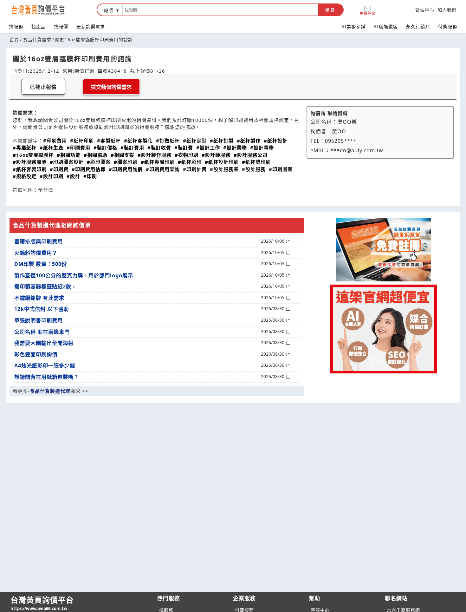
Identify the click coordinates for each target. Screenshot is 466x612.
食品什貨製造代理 (50, 391)
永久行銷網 (418, 26)
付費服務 (447, 26)
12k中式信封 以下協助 (41, 309)
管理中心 (424, 10)
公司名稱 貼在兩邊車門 (42, 331)
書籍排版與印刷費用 (38, 241)
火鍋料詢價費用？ (35, 252)
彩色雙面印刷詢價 (35, 354)
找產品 (38, 26)
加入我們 (446, 10)
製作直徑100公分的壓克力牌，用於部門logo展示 (73, 275)
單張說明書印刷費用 (38, 320)
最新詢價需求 (90, 26)
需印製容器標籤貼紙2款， (45, 286)
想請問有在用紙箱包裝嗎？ (46, 376)
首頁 (14, 39)
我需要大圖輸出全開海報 (44, 342)
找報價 (61, 26)
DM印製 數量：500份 (40, 263)
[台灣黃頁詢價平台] (44, 9)
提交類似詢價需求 (111, 87)
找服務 (16, 26)
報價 (109, 10)
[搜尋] (220, 10)
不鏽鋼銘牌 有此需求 (39, 297)
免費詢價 (367, 13)
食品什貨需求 (37, 39)
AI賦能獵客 (386, 26)
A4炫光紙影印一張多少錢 (44, 365)
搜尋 (330, 10)
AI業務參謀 (353, 26)
